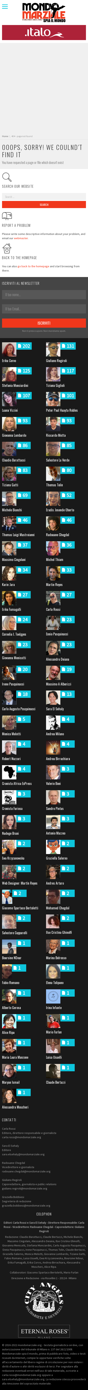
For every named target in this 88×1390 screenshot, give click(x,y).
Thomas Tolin (54, 484)
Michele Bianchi (12, 509)
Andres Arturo (55, 883)
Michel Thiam (54, 559)
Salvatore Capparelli (14, 932)
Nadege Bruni (10, 833)
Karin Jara (8, 584)
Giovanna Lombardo (14, 435)
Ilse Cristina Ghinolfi (59, 932)
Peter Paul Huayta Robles (62, 410)
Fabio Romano (10, 982)
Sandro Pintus (55, 808)
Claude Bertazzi (55, 1082)
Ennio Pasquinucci (57, 634)
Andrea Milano (55, 733)
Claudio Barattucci (13, 460)
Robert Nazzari (11, 758)
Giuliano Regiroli (56, 360)
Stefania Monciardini (15, 385)
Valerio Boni (53, 783)
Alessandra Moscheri (15, 1107)
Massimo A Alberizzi (58, 684)
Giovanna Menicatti (14, 657)
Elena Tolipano (54, 982)
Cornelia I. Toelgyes (14, 634)
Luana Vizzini (10, 410)
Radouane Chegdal (57, 534)
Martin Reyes (54, 584)
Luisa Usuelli (54, 1057)
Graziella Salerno (56, 858)
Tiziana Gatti (10, 484)
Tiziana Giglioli (55, 385)
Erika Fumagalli (11, 609)
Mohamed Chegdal (57, 908)
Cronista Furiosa (12, 808)
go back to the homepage (33, 266)
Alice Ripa (8, 1032)
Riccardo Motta (56, 435)
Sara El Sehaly (55, 708)
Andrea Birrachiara (58, 758)
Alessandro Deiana (57, 659)
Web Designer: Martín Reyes (19, 883)
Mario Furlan (54, 1032)
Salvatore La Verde (57, 460)
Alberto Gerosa (11, 1007)
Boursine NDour (11, 957)
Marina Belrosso (56, 957)
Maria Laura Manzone (15, 1057)
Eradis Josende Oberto (60, 509)
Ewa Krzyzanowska (13, 858)
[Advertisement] (44, 89)
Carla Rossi (53, 609)
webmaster (21, 238)
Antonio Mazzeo (55, 833)
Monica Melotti (11, 733)
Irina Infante (54, 1007)
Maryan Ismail (11, 1082)
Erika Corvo (9, 360)
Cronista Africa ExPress (17, 783)
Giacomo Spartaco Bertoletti (20, 908)
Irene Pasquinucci (13, 684)
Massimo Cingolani (14, 559)
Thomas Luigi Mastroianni (18, 534)
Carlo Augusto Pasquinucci (18, 708)
